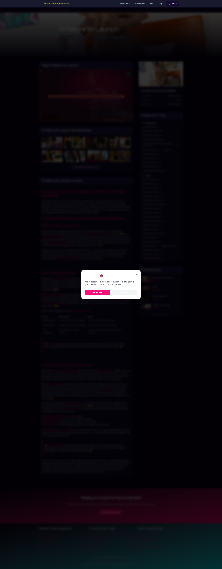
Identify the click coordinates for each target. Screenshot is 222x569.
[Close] (136, 274)
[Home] (56, 3)
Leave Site (124, 292)
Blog (160, 3)
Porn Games (125, 3)
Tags (151, 3)
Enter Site (97, 292)
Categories (140, 3)
